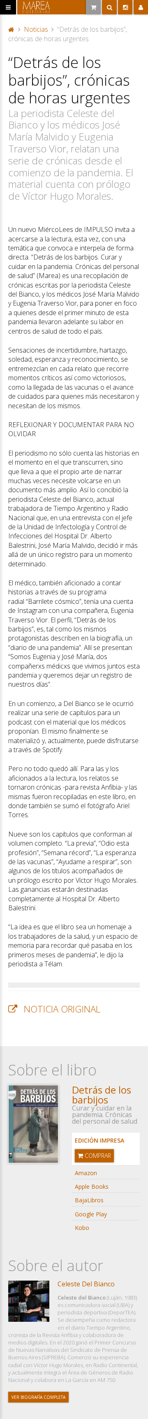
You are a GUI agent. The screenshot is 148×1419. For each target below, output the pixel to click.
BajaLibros (89, 1200)
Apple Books (92, 1186)
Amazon (86, 1173)
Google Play (91, 1214)
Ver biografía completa (38, 1397)
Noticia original (62, 1009)
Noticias (36, 29)
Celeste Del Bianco (86, 1283)
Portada (11, 28)
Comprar (97, 1156)
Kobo (82, 1228)
